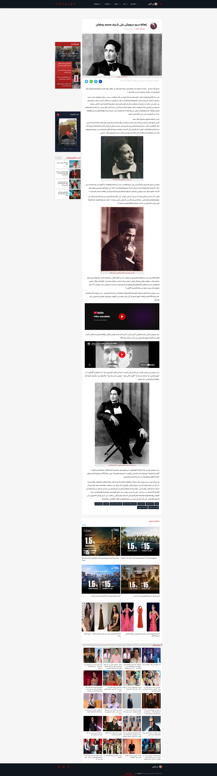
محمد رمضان (149, 503)
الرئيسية (133, 4)
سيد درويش (141, 503)
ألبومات (107, 4)
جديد (124, 4)
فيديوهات (97, 4)
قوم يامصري (98, 503)
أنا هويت (106, 503)
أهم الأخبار (75, 44)
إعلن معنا (129, 773)
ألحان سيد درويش (142, 507)
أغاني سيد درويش (153, 507)
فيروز (156, 503)
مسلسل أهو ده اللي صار (130, 503)
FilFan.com (159, 773)
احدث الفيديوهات (69, 158)
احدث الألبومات (74, 114)
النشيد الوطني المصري (116, 503)
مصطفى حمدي (140, 28)
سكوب (116, 4)
